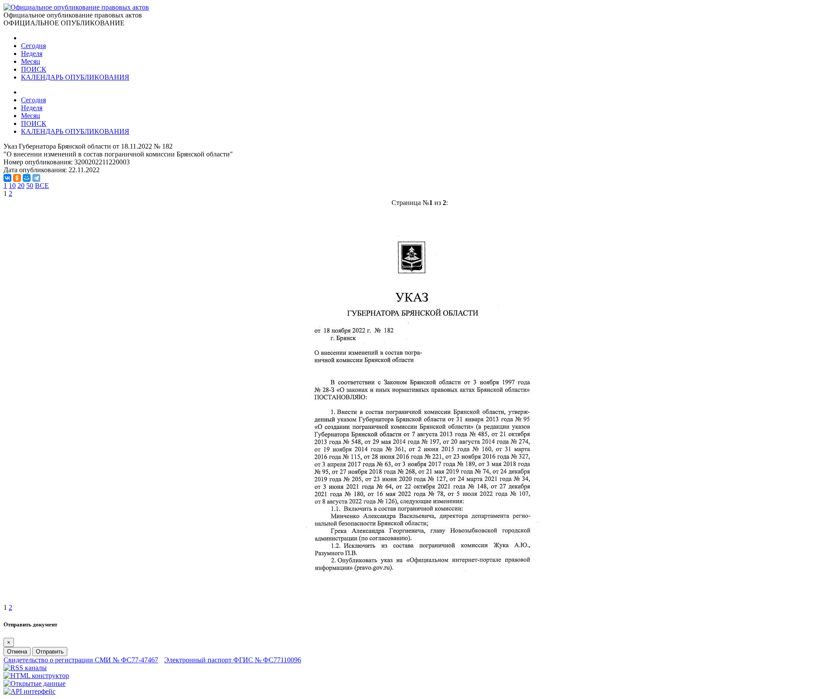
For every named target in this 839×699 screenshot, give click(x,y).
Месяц (30, 61)
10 (12, 185)
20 (20, 185)
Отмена (17, 651)
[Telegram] (36, 178)
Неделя (31, 53)
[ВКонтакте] (7, 178)
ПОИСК (33, 69)
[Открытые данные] (34, 683)
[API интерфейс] (29, 691)
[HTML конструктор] (36, 675)
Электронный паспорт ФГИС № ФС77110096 (232, 660)
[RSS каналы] (25, 667)
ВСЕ (42, 185)
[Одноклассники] (17, 178)
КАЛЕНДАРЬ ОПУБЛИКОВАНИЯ (75, 77)
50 (29, 185)
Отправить (50, 651)
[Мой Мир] (27, 178)
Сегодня (33, 45)
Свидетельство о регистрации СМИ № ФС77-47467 (80, 660)
